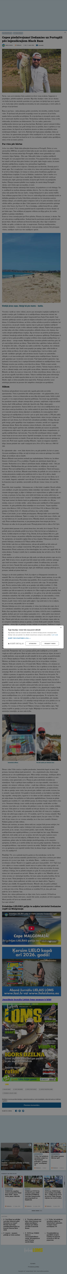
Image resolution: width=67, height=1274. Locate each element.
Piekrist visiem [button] (49, 643)
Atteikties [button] (32, 643)
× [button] (61, 627)
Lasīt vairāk (55, 635)
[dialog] (33, 637)
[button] (33, 638)
